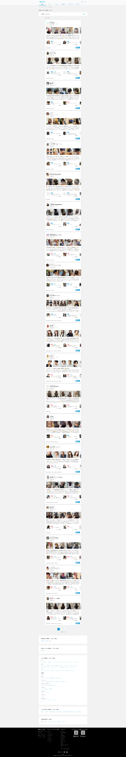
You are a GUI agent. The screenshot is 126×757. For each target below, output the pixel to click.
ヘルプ (62, 747)
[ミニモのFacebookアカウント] (64, 752)
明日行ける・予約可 (59, 711)
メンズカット (43, 692)
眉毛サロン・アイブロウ (41, 735)
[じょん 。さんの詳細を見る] (63, 125)
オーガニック (52, 665)
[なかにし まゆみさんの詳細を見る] (63, 65)
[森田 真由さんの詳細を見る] (63, 338)
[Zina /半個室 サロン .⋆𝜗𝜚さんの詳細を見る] (63, 307)
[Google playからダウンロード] (83, 736)
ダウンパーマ (72, 670)
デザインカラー (76, 665)
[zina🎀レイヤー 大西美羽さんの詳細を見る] (63, 610)
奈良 (48, 6)
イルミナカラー (71, 665)
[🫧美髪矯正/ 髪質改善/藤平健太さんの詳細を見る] (63, 216)
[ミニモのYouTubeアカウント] (66, 752)
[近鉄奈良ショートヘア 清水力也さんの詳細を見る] (63, 489)
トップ (40, 6)
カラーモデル (47, 699)
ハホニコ (66, 681)
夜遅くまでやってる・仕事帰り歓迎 (76, 711)
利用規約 (62, 742)
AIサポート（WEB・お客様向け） (65, 748)
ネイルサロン (49, 721)
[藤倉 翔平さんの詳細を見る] (63, 95)
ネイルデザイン (49, 738)
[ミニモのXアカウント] (61, 752)
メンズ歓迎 (46, 711)
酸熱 (50, 681)
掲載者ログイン (63, 739)
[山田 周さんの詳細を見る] (63, 368)
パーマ (42, 670)
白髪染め (56, 665)
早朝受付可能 (65, 711)
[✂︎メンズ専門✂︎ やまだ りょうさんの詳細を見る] (63, 156)
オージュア (53, 681)
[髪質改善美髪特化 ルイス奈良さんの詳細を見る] (63, 247)
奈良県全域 (42, 650)
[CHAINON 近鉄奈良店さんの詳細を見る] (63, 398)
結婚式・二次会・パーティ (53, 685)
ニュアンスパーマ (57, 670)
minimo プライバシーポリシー (65, 744)
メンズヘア (48, 732)
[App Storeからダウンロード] (76, 736)
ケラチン (60, 681)
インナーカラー (66, 665)
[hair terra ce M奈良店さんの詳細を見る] (63, 550)
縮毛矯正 (42, 674)
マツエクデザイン (49, 739)
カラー (42, 665)
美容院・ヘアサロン (44, 6)
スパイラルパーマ (67, 670)
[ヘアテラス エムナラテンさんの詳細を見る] (63, 580)
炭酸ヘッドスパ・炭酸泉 (48, 688)
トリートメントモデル (54, 699)
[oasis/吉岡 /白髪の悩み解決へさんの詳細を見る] (63, 186)
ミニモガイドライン (63, 741)
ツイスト (62, 670)
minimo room (62, 735)
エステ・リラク (64, 721)
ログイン (85, 1)
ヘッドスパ (42, 688)
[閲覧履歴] (82, 2)
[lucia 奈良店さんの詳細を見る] (63, 35)
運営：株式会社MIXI (63, 732)
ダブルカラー (60, 665)
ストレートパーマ (46, 670)
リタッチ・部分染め (46, 665)
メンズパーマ (43, 696)
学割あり (42, 711)
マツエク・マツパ (54, 721)
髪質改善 (47, 681)
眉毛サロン (59, 721)
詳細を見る (77, 47)
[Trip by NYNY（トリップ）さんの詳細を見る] (63, 459)
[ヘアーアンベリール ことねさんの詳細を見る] (63, 277)
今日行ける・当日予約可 (52, 711)
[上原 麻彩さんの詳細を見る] (63, 428)
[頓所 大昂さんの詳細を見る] (63, 519)
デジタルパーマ (52, 670)
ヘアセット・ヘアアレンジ (44, 685)
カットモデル (43, 699)
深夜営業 (69, 711)
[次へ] (67, 629)
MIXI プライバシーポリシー (64, 745)
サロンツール (62, 738)
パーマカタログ (49, 735)
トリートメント (43, 681)
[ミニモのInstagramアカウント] (59, 752)
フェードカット (48, 692)
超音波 (63, 681)
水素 (57, 681)
